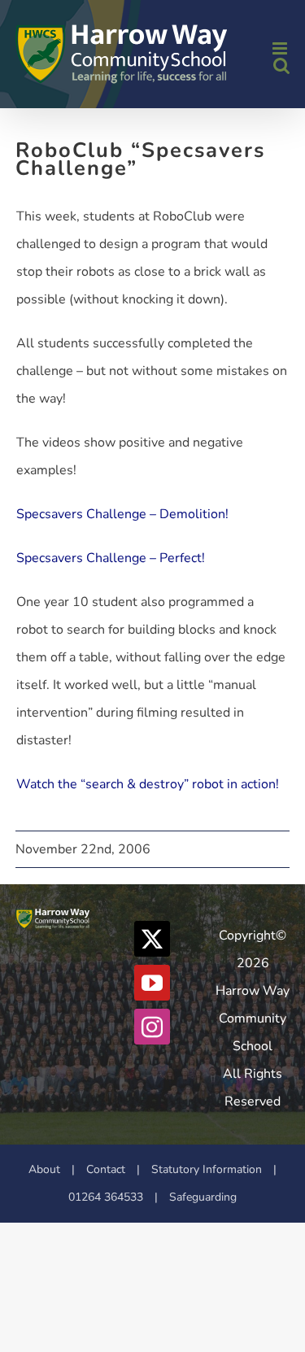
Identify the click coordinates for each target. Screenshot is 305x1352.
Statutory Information (206, 1169)
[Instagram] (152, 1027)
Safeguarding (203, 1197)
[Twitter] (152, 939)
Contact (105, 1169)
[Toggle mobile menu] (281, 48)
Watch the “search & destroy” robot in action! (147, 784)
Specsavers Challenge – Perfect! (110, 558)
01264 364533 (105, 1197)
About (44, 1169)
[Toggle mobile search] (281, 65)
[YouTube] (152, 983)
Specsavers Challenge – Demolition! (122, 514)
